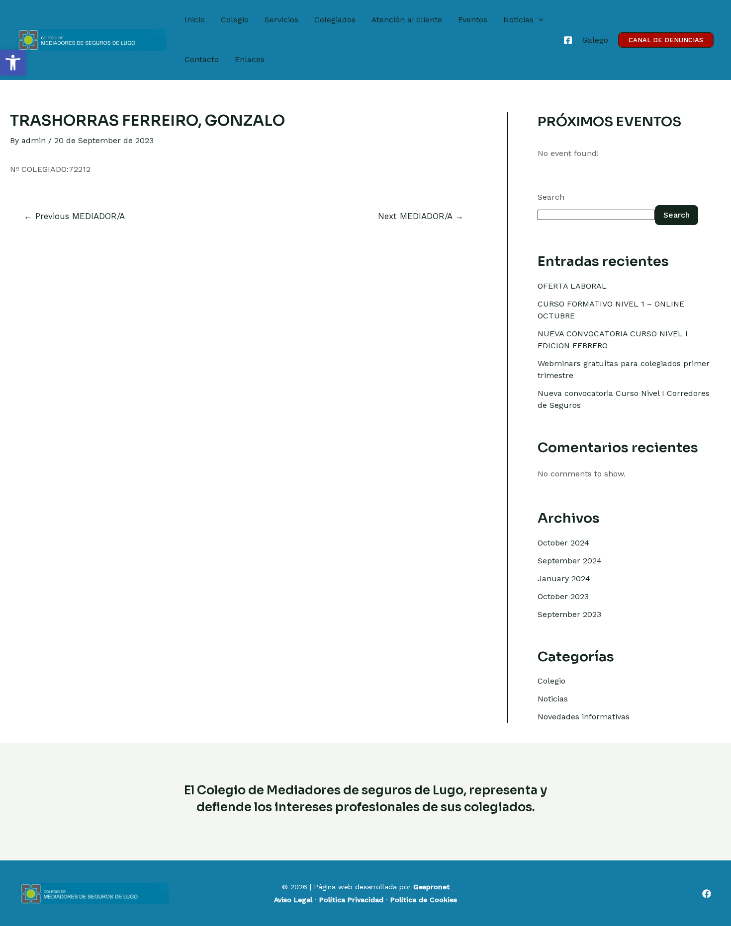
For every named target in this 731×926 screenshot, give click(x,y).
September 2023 (569, 614)
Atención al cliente (406, 19)
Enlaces (250, 59)
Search (551, 197)
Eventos (472, 19)
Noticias (518, 19)
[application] (539, 20)
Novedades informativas (584, 716)
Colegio (235, 19)
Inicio (194, 19)
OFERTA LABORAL (572, 286)
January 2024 (564, 578)
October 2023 (563, 596)
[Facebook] (567, 40)
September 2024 (570, 560)
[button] (13, 63)
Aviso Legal (293, 900)
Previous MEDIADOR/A (74, 216)
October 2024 (563, 542)
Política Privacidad (351, 900)
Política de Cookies (423, 900)
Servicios (281, 19)
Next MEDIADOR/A (420, 216)
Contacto (201, 59)
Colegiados (335, 19)
